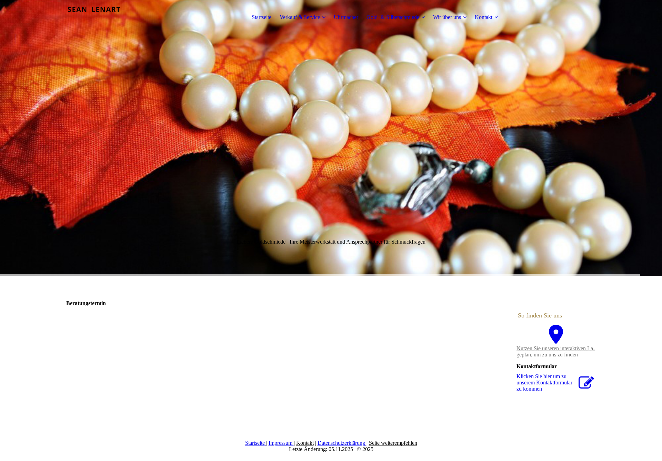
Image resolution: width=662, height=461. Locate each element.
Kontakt (483, 17)
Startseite (261, 17)
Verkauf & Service (300, 17)
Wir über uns (447, 17)
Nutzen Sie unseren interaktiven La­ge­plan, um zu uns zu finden (555, 351)
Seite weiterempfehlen (393, 443)
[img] (109, 17)
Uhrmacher (346, 17)
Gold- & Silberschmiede (393, 17)
